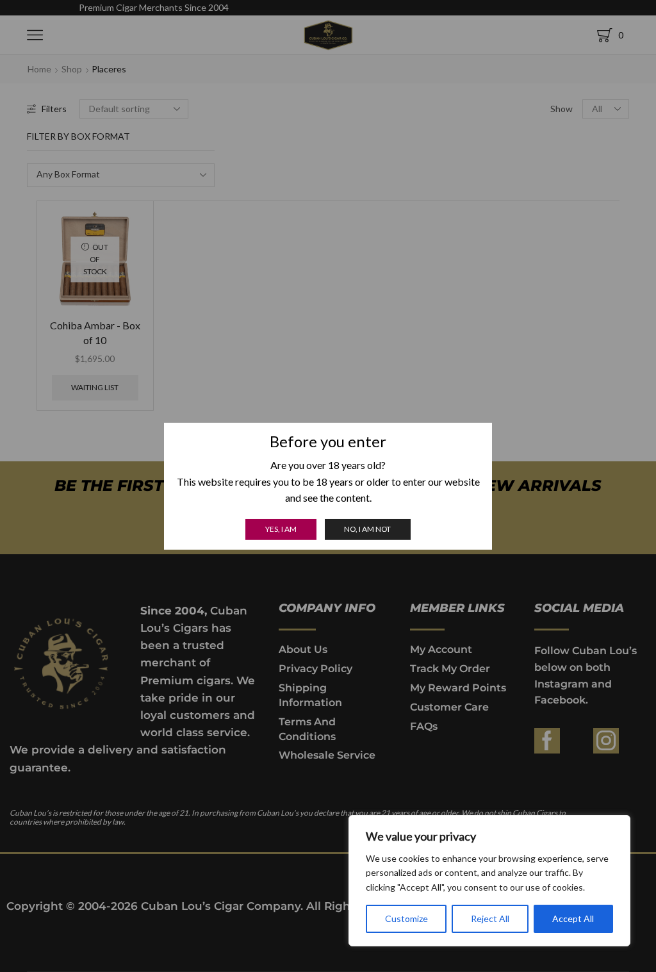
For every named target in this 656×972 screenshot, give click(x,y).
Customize (406, 918)
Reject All (490, 918)
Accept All (573, 918)
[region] (489, 880)
